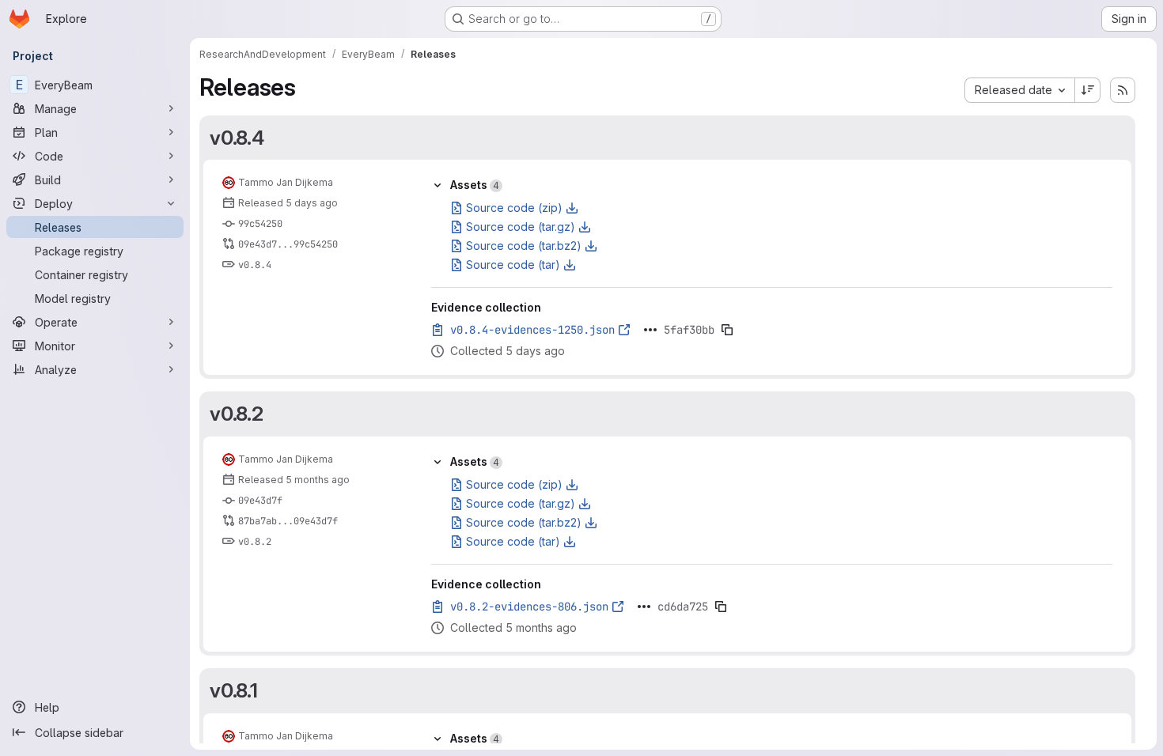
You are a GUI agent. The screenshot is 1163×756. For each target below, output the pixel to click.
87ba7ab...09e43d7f (288, 521)
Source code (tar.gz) (520, 226)
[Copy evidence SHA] (727, 329)
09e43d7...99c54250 (288, 244)
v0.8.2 (236, 413)
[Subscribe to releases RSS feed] (1122, 90)
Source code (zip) (514, 207)
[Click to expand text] (650, 330)
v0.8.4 (237, 137)
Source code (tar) (513, 264)
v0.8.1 (234, 690)
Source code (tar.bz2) (524, 245)
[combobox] (1019, 90)
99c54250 (260, 223)
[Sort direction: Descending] (1087, 90)
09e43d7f (260, 500)
